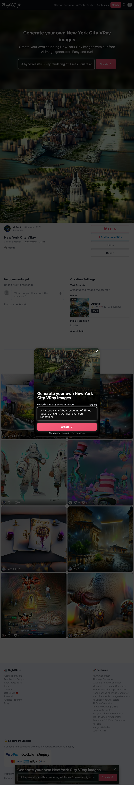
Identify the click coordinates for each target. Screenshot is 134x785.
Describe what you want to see (55, 404)
